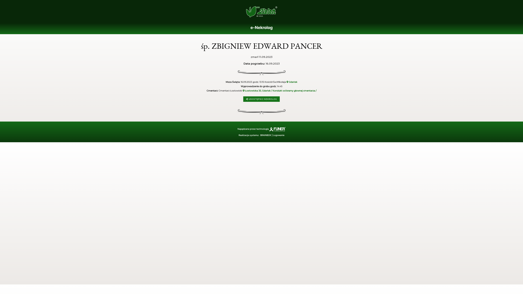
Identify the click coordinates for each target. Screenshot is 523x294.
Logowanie (278, 135)
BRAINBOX (265, 135)
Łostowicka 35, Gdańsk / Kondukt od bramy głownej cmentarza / (280, 90)
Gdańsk (292, 82)
